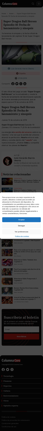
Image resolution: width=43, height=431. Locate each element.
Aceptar (21, 220)
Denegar (21, 226)
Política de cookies (22, 236)
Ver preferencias (21, 232)
